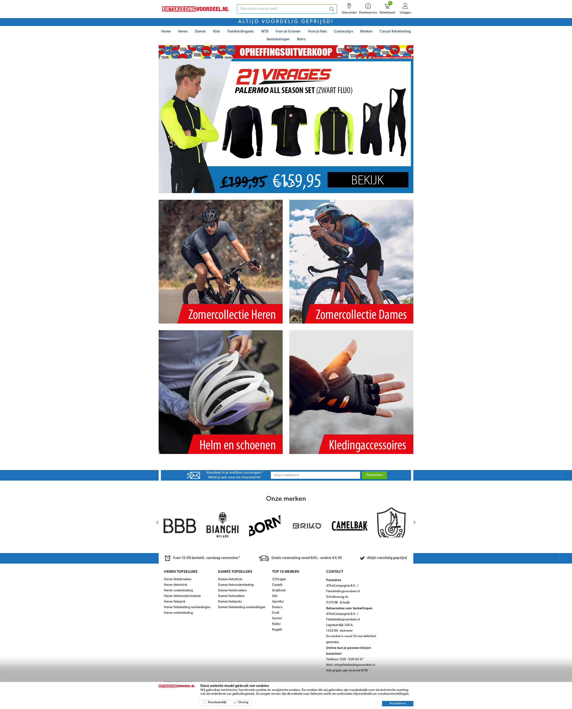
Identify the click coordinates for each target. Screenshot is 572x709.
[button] (279, 183)
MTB (265, 31)
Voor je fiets (317, 31)
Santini (277, 618)
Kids (216, 31)
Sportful (278, 601)
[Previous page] (157, 522)
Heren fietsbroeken (177, 579)
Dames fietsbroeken (232, 590)
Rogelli (277, 629)
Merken (366, 31)
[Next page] (414, 522)
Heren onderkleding (178, 590)
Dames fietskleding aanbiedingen (242, 607)
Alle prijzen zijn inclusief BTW (347, 670)
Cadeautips (343, 31)
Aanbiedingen (278, 39)
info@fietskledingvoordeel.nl (354, 665)
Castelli (277, 585)
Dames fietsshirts (230, 579)
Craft (275, 613)
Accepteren (397, 703)
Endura (277, 607)
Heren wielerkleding (178, 613)
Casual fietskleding (395, 31)
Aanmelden (374, 475)
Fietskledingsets (240, 31)
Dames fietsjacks (230, 601)
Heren (183, 31)
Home (166, 31)
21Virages (279, 579)
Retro (301, 39)
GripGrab (279, 590)
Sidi (274, 596)
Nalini (276, 624)
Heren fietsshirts (175, 585)
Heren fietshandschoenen (182, 596)
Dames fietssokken (231, 596)
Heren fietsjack (174, 601)
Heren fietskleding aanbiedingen (187, 607)
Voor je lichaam (288, 31)
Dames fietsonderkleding (236, 585)
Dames (200, 31)
